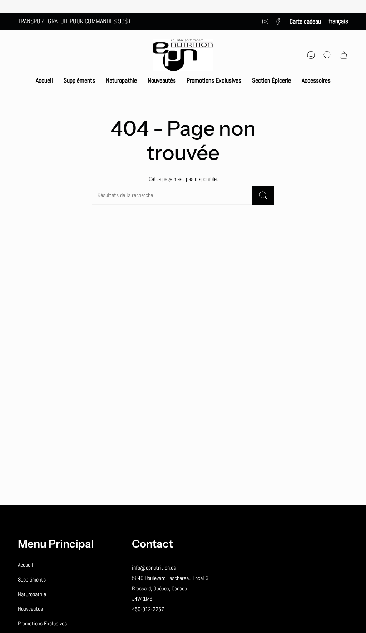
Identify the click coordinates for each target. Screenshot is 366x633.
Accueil (25, 565)
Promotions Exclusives (42, 623)
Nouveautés (30, 609)
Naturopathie (32, 594)
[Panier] (344, 55)
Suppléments (32, 579)
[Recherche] (263, 195)
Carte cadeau (305, 21)
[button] (79, 80)
